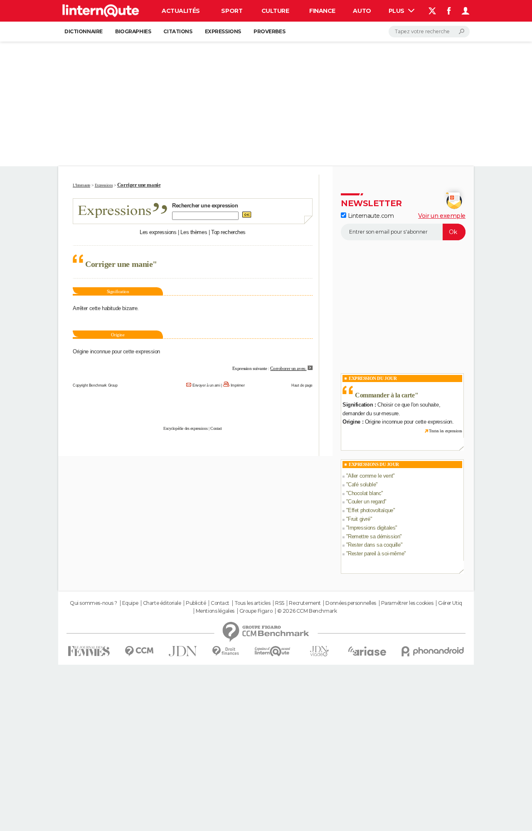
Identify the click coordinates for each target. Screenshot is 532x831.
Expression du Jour (373, 378)
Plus (397, 11)
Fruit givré (359, 519)
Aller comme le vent (370, 476)
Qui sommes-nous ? (93, 603)
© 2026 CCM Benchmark (307, 611)
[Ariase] (367, 651)
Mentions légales (215, 611)
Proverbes (269, 31)
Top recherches (228, 232)
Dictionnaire (83, 31)
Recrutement (304, 603)
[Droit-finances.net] (226, 651)
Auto (362, 11)
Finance (322, 11)
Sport (231, 11)
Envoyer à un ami (206, 385)
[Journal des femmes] (88, 651)
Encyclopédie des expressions (185, 428)
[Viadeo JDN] (319, 651)
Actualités (181, 11)
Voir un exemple (442, 215)
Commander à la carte (385, 395)
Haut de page (302, 385)
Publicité (196, 603)
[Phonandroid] (433, 651)
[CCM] (139, 651)
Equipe (130, 603)
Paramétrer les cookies (407, 603)
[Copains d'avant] (272, 651)
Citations (177, 31)
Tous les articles (252, 603)
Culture (275, 11)
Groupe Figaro (256, 611)
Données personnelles (350, 603)
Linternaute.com (370, 215)
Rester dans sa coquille (374, 545)
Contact (216, 428)
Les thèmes (193, 232)
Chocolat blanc (364, 493)
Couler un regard (366, 501)
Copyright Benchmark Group (95, 385)
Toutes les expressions (445, 431)
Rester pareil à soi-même (376, 553)
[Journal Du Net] (183, 651)
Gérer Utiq (450, 603)
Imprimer (238, 385)
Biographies (133, 31)
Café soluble (362, 484)
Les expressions (158, 232)
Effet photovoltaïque (370, 510)
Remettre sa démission (374, 536)
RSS (279, 603)
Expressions (223, 31)
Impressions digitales (371, 528)
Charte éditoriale (162, 603)
